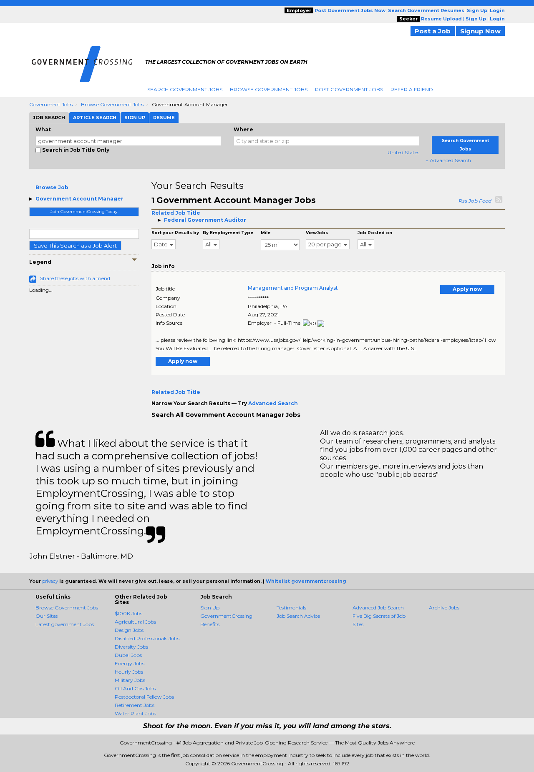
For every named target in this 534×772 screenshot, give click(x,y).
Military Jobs (130, 680)
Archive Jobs (444, 607)
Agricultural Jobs (135, 622)
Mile (265, 233)
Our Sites (46, 616)
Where (243, 129)
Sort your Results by (175, 233)
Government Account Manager (79, 199)
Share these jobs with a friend (75, 278)
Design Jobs (129, 630)
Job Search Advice (298, 616)
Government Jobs (51, 104)
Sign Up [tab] (134, 117)
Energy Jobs (129, 663)
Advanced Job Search (378, 607)
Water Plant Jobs (135, 713)
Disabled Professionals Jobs (147, 638)
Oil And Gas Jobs (135, 688)
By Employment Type (228, 233)
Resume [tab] (164, 117)
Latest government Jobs (64, 624)
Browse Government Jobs (268, 89)
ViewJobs (317, 233)
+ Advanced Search (448, 160)
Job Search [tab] (49, 117)
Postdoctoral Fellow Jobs (144, 697)
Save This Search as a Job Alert (75, 245)
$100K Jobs (128, 613)
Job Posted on (375, 233)
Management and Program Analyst (293, 288)
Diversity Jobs (131, 647)
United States (403, 152)
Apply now (467, 289)
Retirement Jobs (134, 705)
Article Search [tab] (94, 117)
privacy (50, 581)
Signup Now (480, 31)
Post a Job (433, 31)
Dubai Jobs (128, 655)
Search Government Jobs (184, 89)
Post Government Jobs (349, 89)
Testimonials (291, 607)
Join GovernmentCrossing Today (83, 211)
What (43, 129)
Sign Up (209, 607)
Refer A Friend (411, 89)
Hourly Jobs (129, 672)
